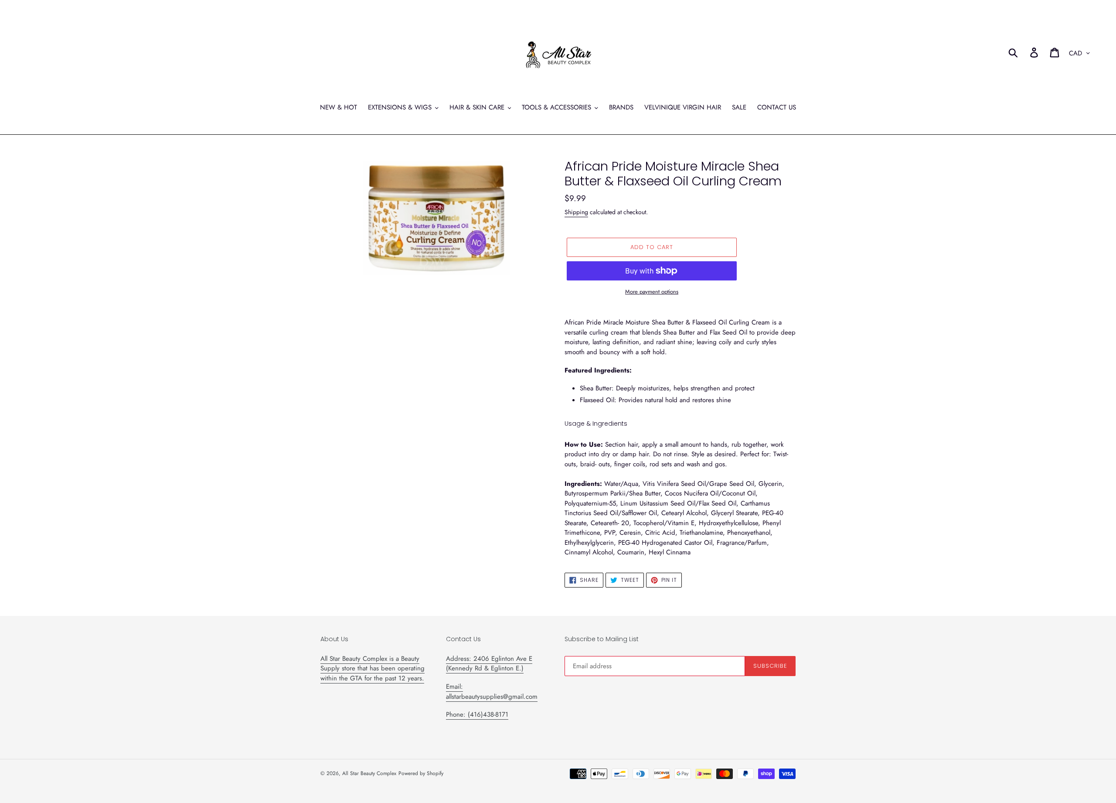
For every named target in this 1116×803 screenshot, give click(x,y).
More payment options (651, 291)
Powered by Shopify (420, 773)
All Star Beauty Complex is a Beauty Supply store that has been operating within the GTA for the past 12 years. (372, 668)
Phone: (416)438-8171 (477, 714)
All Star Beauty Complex (369, 773)
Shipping (576, 212)
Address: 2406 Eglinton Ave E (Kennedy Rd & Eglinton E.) (489, 663)
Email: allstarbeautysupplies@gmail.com (492, 691)
